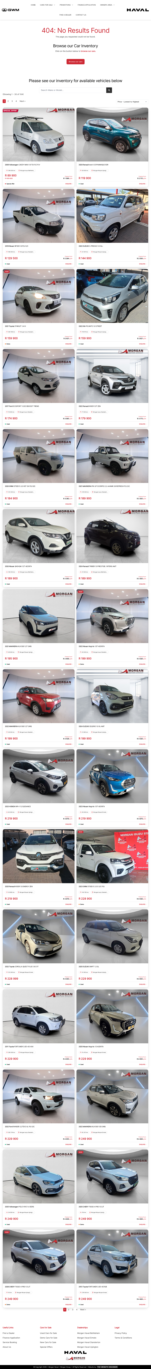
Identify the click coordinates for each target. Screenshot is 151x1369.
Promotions (65, 5)
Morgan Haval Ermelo (86, 1338)
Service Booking (10, 1342)
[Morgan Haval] (136, 10)
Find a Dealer (65, 15)
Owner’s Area (106, 5)
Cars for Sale (46, 5)
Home (33, 5)
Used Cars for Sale (48, 1333)
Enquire (68, 184)
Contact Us (81, 15)
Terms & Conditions (123, 1338)
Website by (102, 1367)
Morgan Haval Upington (87, 1347)
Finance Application (87, 5)
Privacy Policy (121, 1333)
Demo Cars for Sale (48, 1338)
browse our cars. (88, 51)
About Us (7, 1347)
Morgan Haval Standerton (88, 1342)
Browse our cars (75, 62)
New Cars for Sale (48, 1342)
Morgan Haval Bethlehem (88, 1333)
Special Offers (46, 1347)
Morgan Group (65, 1367)
